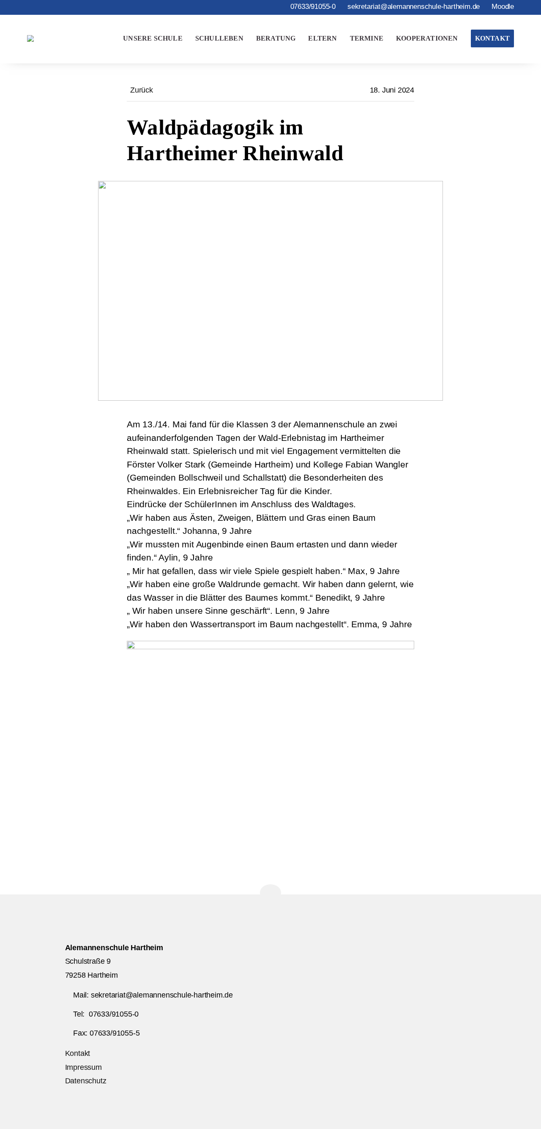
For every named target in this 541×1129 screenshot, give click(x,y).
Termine (366, 38)
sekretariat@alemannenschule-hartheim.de (413, 7)
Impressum (83, 1067)
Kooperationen (427, 38)
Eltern (322, 38)
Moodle (503, 7)
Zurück (141, 90)
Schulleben (219, 38)
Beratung (276, 38)
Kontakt (492, 38)
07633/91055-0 (313, 7)
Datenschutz (86, 1081)
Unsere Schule (153, 38)
